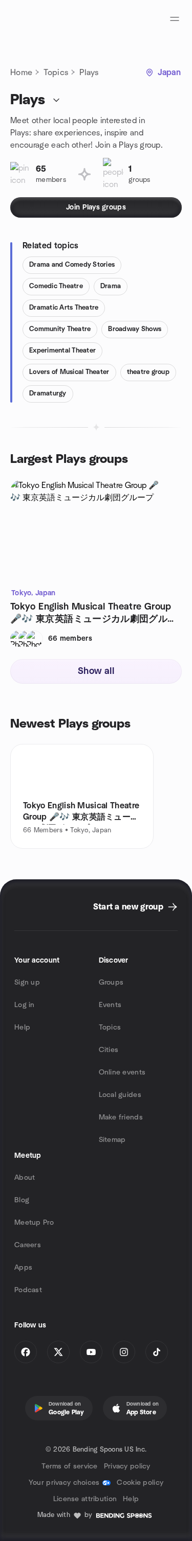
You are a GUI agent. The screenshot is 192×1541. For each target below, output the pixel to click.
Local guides (120, 1095)
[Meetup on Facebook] (25, 1352)
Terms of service (69, 1466)
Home (21, 72)
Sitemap (112, 1139)
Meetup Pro (34, 1222)
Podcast (28, 1290)
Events (110, 1005)
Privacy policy (127, 1466)
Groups (111, 982)
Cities (109, 1050)
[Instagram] (124, 1352)
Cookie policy (140, 1482)
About (24, 1177)
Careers (27, 1245)
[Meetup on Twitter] (58, 1352)
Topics (56, 72)
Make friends (121, 1117)
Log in (24, 1005)
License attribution (85, 1499)
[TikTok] (156, 1352)
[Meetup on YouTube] (91, 1352)
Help (22, 1027)
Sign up (27, 982)
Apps (23, 1267)
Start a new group (128, 907)
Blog (21, 1200)
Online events (122, 1072)
